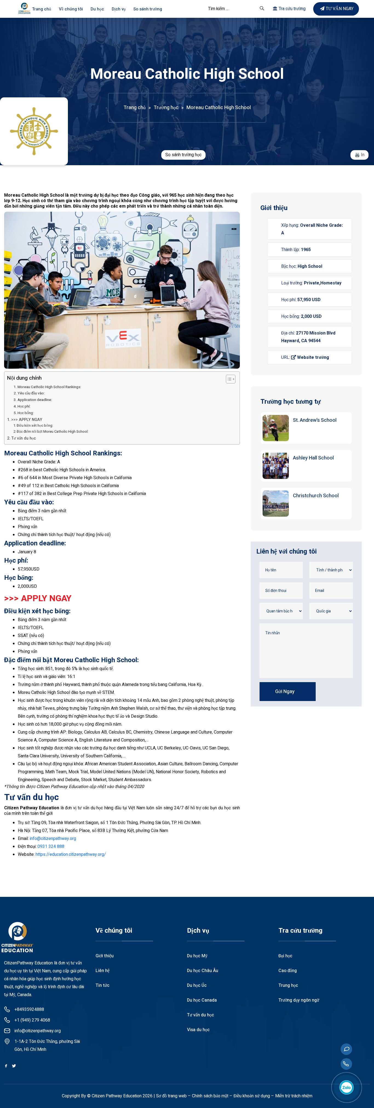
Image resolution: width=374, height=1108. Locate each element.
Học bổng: (26, 413)
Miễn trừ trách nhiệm (293, 1096)
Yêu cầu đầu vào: (31, 393)
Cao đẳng (287, 970)
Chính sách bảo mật (210, 1096)
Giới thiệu (105, 956)
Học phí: (24, 406)
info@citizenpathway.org (53, 838)
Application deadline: (35, 400)
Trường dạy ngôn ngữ (298, 1000)
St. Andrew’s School (314, 420)
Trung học (288, 985)
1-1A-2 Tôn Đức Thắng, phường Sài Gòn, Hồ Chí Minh (47, 1045)
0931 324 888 (51, 846)
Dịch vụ (119, 9)
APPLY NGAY (46, 598)
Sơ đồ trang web (171, 1096)
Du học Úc (197, 985)
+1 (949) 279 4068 (32, 1020)
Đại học (285, 956)
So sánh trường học (183, 155)
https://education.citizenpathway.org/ (71, 854)
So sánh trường (147, 9)
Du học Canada (202, 1000)
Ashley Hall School (313, 458)
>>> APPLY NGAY (26, 420)
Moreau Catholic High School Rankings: (50, 387)
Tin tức (103, 985)
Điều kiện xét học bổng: (35, 425)
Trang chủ (41, 9)
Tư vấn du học (23, 438)
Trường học (166, 107)
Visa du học (198, 1029)
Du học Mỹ (197, 956)
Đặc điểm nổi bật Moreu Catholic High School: (52, 431)
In (362, 155)
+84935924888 (29, 1009)
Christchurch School (316, 495)
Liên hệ (103, 970)
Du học (97, 9)
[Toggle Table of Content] (228, 379)
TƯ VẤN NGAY (339, 8)
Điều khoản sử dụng (252, 1096)
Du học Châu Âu (202, 970)
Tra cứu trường (292, 8)
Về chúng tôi (71, 9)
